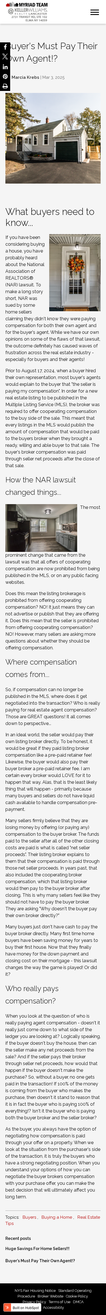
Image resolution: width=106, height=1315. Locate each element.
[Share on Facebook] (5, 47)
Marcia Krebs (25, 77)
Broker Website (50, 1296)
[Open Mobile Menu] (95, 11)
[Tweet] (5, 57)
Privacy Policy (34, 1302)
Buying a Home (57, 1217)
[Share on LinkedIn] (5, 67)
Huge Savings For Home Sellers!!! (37, 1248)
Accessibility (53, 1307)
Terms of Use (59, 1302)
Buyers (29, 1217)
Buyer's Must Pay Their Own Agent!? (40, 1261)
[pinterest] (5, 76)
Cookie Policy (77, 1296)
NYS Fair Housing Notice (35, 1290)
